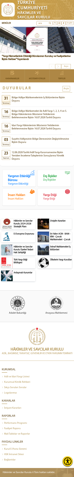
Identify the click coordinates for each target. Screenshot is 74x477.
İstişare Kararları (12, 408)
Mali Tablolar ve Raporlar (17, 434)
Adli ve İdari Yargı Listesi (16, 376)
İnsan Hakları (16, 197)
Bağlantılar (10, 459)
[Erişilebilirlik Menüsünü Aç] (68, 461)
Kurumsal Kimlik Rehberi (17, 382)
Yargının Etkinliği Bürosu (19, 180)
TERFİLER (61, 79)
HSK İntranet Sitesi (14, 454)
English (70, 23)
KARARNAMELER (12, 79)
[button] (58, 66)
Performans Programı (15, 423)
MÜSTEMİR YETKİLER (37, 79)
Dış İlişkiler (50, 178)
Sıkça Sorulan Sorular (15, 387)
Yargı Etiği (50, 197)
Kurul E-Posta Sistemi (15, 449)
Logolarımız (10, 393)
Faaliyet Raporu (12, 428)
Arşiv (66, 66)
